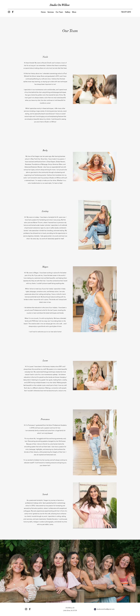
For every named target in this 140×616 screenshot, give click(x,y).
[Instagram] (9, 11)
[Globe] (95, 609)
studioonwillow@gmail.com (105, 609)
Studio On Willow (60, 5)
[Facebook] (12, 11)
